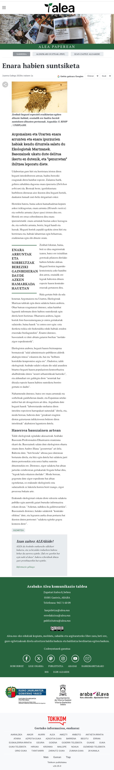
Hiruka (35, 747)
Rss (47, 672)
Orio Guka (21, 751)
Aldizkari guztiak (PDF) (50, 53)
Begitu (84, 738)
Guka (102, 742)
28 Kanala (93, 751)
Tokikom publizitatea (57, 762)
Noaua (75, 747)
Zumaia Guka (76, 751)
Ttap (68, 757)
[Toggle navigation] (4, 7)
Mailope (61, 747)
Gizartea (18, 530)
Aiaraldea (16, 734)
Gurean (57, 757)
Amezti (63, 734)
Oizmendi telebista (94, 747)
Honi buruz (17, 666)
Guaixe (91, 742)
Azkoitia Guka (53, 738)
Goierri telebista (72, 742)
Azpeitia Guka (33, 738)
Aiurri (41, 734)
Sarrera (21, 53)
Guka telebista (17, 747)
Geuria (40, 742)
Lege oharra (35, 666)
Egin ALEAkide (61, 672)
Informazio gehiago (25, 566)
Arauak (72, 666)
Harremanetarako (92, 666)
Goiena (53, 742)
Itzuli (104, 76)
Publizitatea (55, 666)
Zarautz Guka (57, 751)
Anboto (76, 734)
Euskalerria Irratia (20, 742)
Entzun (91, 76)
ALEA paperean (57, 46)
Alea (52, 734)
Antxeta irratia (94, 734)
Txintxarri (37, 751)
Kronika (48, 747)
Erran (96, 738)
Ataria (17, 738)
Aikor (30, 734)
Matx (46, 757)
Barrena (71, 738)
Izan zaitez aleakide (87, 53)
